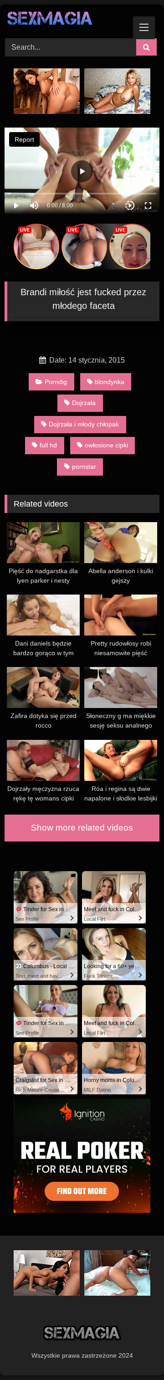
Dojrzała (84, 402)
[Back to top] (136, 1353)
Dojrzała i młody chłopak (84, 424)
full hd (48, 445)
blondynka (109, 381)
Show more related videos (82, 827)
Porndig (56, 381)
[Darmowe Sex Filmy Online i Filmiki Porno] (67, 20)
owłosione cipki (106, 445)
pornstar (84, 466)
